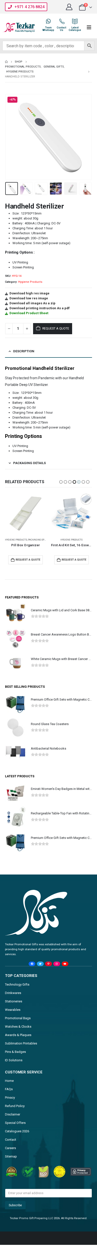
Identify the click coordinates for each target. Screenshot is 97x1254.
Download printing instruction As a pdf (39, 308)
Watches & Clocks (18, 1026)
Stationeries (13, 1001)
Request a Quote (55, 328)
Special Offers (15, 1123)
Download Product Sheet (28, 313)
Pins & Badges (15, 1052)
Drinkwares (13, 993)
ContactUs (61, 28)
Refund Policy (15, 1106)
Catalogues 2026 (17, 1131)
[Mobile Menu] (89, 27)
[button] (11, 137)
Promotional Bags (18, 1018)
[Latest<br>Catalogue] (75, 21)
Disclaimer (12, 1114)
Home (9, 1081)
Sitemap (11, 1156)
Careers (10, 1148)
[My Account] (69, 7)
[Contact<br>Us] (61, 21)
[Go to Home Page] (6, 61)
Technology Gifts (17, 984)
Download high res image (29, 293)
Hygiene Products (30, 282)
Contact (10, 1139)
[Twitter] (40, 964)
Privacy (10, 1097)
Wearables (12, 1010)
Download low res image (28, 298)
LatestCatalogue (75, 28)
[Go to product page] (25, 513)
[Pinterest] (48, 964)
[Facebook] (32, 964)
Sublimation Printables (21, 1043)
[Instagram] (56, 964)
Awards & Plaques (18, 1035)
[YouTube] (65, 964)
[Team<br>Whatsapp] (48, 21)
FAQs (9, 1089)
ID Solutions (13, 1060)
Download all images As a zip (32, 303)
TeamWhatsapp (48, 28)
